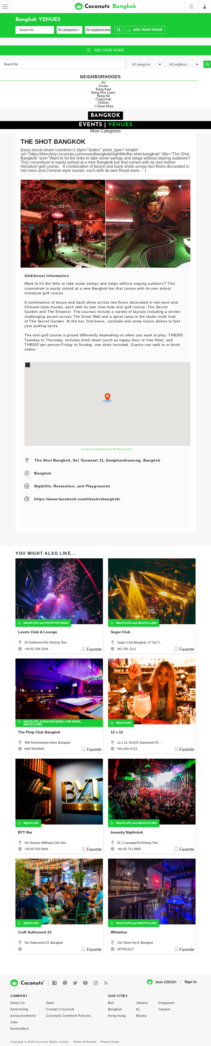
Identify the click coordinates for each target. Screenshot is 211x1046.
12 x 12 (117, 732)
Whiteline (119, 932)
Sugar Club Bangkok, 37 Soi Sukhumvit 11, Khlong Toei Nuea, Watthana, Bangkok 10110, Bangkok (140, 642)
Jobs (14, 1022)
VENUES (120, 125)
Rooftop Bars (56, 622)
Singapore (166, 1003)
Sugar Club (120, 632)
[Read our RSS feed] (106, 983)
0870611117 (125, 949)
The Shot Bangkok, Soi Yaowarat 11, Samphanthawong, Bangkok (97, 460)
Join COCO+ (166, 982)
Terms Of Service (85, 1041)
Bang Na (103, 96)
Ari (103, 82)
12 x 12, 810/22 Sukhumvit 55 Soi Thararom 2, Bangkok (140, 742)
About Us (17, 1003)
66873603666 (34, 749)
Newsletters (19, 1029)
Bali (111, 1003)
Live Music (73, 721)
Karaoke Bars (51, 721)
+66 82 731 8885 (129, 849)
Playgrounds (98, 486)
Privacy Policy (110, 1041)
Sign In (190, 982)
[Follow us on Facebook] (54, 983)
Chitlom (103, 103)
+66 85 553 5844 (36, 849)
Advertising (19, 1009)
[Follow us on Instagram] (95, 983)
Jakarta (142, 1003)
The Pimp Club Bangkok (39, 732)
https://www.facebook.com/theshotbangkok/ (77, 499)
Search (118, 30)
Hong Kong (117, 1016)
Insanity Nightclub (127, 832)
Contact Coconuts (60, 1009)
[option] (105, 223)
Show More (105, 106)
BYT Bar (25, 832)
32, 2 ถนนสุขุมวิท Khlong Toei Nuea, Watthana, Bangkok (140, 843)
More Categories (105, 131)
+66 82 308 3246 (36, 649)
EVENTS (90, 125)
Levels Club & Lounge (37, 632)
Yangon (164, 1009)
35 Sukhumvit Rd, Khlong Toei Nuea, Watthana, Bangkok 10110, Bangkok (47, 642)
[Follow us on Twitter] (75, 983)
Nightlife (42, 486)
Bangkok (42, 473)
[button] (107, 398)
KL (138, 1009)
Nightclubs (147, 622)
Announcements (23, 1016)
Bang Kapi (103, 89)
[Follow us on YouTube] (85, 983)
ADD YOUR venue (109, 50)
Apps (50, 1003)
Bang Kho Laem (103, 92)
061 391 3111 (126, 649)
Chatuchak (103, 99)
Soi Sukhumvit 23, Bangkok (43, 943)
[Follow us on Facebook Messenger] (64, 983)
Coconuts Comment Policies (68, 1016)
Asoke (103, 86)
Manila (141, 1016)
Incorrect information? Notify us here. (107, 449)
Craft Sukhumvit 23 (34, 932)
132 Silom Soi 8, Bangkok (135, 943)
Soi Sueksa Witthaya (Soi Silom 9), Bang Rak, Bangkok (47, 843)
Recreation (64, 486)
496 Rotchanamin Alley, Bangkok (47, 742)
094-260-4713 (127, 749)
